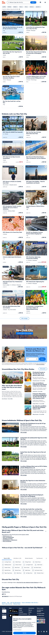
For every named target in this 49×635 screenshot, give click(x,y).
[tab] (7, 558)
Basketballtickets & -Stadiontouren (10, 540)
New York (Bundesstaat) (15, 602)
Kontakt (20, 610)
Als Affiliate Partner (40, 615)
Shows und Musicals (7, 541)
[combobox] (18, 2)
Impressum (21, 612)
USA (8, 602)
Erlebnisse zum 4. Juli (7, 536)
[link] (13, 22)
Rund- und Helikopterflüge (8, 537)
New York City (20, 582)
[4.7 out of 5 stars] (5, 596)
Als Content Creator (40, 613)
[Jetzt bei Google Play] (13, 611)
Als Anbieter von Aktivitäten (40, 611)
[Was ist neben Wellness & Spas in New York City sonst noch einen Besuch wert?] (45, 531)
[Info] (19, 9)
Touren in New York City (7, 604)
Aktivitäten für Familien (8, 538)
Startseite (4, 602)
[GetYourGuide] (3, 2)
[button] (13, 22)
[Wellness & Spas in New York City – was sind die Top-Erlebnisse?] (45, 547)
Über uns (30, 610)
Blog (29, 613)
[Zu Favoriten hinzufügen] (22, 12)
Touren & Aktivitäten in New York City (30, 602)
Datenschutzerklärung (23, 613)
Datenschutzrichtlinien (40, 364)
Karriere (30, 612)
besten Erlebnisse (34, 582)
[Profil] (45, 2)
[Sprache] (40, 2)
